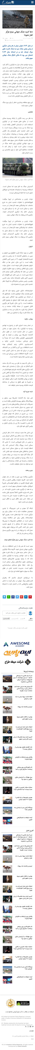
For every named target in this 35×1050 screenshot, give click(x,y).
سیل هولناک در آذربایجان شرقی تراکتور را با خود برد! (23, 778)
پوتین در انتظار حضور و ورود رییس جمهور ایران (24, 718)
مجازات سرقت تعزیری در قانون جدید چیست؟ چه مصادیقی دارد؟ (23, 788)
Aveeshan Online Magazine (14, 1045)
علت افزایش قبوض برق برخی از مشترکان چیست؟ (23, 748)
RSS (32, 1039)
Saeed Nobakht (22, 1046)
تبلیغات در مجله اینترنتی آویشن (26, 1036)
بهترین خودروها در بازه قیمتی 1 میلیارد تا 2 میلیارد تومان (23, 798)
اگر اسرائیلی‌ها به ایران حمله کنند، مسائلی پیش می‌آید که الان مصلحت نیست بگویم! (23, 689)
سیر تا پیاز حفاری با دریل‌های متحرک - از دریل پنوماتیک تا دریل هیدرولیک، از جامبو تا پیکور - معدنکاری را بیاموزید (22, 679)
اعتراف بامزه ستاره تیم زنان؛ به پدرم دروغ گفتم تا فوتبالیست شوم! (24, 729)
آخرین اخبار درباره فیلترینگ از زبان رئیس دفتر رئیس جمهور (22, 738)
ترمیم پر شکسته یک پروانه (25, 707)
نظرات (6, 38)
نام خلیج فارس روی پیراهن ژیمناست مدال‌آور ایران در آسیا (24, 768)
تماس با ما (15, 1036)
